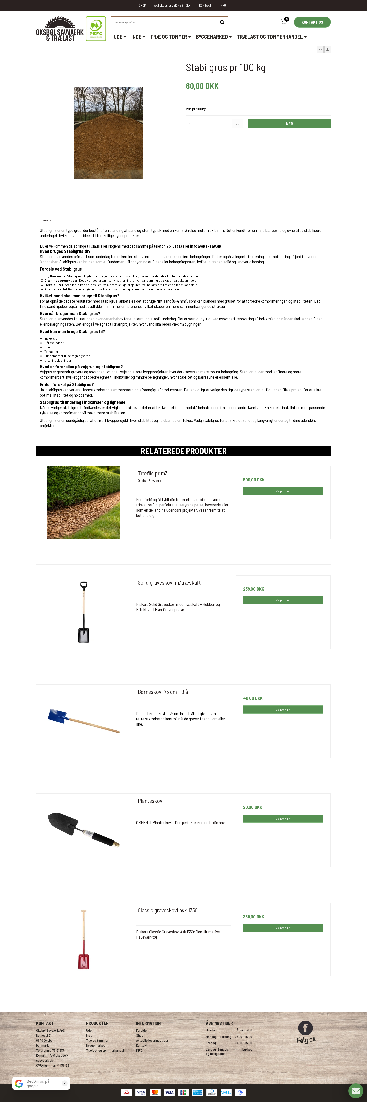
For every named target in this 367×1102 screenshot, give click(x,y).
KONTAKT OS (312, 22)
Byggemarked (212, 36)
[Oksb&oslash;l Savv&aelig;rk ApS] (71, 28)
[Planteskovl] (83, 841)
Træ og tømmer (169, 36)
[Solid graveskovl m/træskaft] (83, 622)
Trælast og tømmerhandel (270, 36)
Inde (136, 36)
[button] (320, 49)
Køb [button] (289, 123)
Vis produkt (283, 491)
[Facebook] (306, 1046)
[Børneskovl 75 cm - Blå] (83, 732)
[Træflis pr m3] (83, 513)
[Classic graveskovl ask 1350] (83, 950)
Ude (118, 36)
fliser (157, 261)
